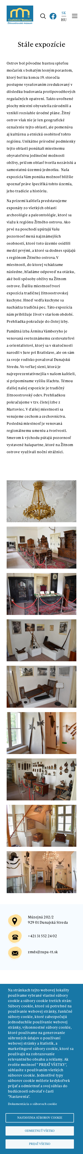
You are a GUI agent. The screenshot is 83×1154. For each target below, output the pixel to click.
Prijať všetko (39, 1144)
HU (63, 19)
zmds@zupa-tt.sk (43, 951)
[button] (41, 482)
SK (64, 12)
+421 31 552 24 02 (42, 935)
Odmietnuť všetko (39, 1130)
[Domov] (20, 8)
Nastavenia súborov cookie (39, 1117)
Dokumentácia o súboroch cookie (32, 1104)
